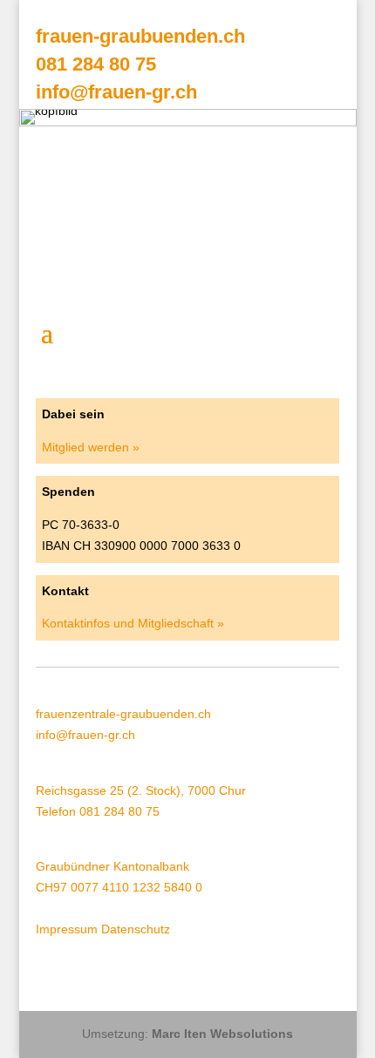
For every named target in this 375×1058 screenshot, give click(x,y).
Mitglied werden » (91, 447)
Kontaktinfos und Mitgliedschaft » (133, 623)
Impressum (67, 929)
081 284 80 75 (96, 64)
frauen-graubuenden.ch (140, 36)
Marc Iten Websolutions (222, 1034)
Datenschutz (135, 929)
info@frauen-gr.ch (116, 92)
